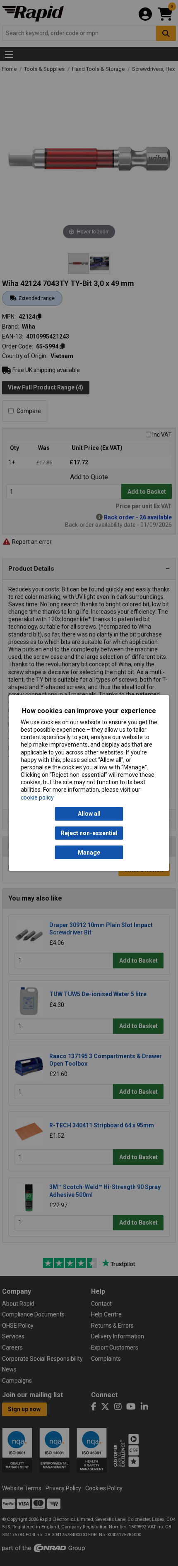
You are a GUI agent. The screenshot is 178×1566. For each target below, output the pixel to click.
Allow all (89, 813)
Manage (89, 852)
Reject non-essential (89, 833)
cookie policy (37, 797)
